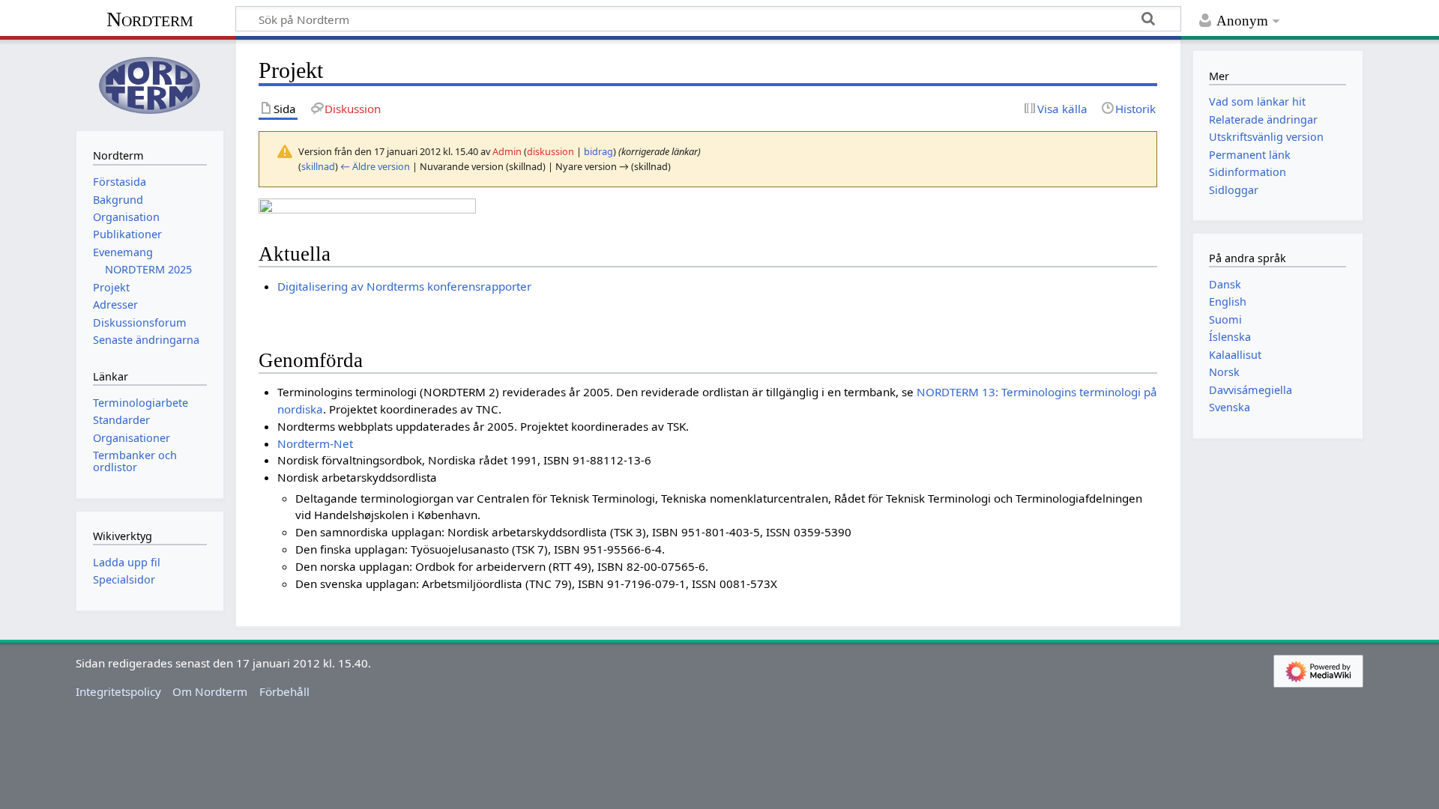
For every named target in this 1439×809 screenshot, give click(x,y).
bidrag (598, 151)
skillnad (318, 166)
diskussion (550, 151)
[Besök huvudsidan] (150, 83)
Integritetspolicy (118, 691)
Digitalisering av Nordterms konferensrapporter (404, 286)
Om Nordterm (209, 691)
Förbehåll (284, 691)
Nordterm (149, 19)
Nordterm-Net (315, 443)
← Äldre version (375, 166)
